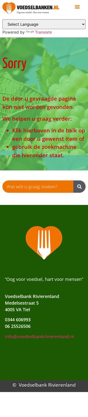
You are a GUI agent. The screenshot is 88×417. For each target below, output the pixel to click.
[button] (77, 6)
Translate (43, 32)
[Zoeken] (79, 186)
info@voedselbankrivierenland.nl (39, 336)
